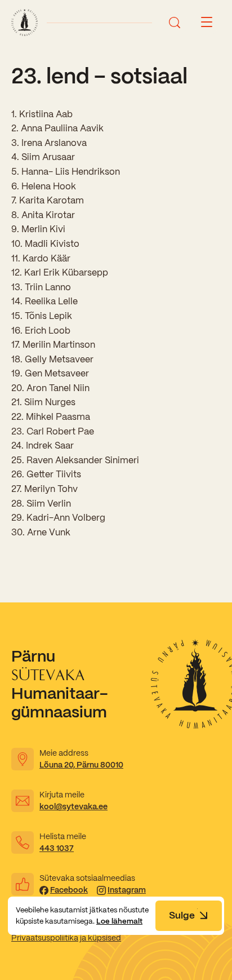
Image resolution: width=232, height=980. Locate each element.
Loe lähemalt (119, 921)
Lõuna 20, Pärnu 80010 (81, 765)
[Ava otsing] (174, 22)
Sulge (182, 915)
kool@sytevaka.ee (73, 806)
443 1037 (56, 848)
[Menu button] (207, 22)
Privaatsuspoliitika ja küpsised (66, 938)
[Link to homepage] (24, 22)
